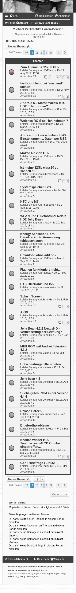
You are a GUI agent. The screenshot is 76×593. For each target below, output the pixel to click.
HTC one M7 (29, 201)
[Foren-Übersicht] (38, 6)
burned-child (49, 414)
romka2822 (49, 449)
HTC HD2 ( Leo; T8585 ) (20, 41)
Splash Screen (31, 296)
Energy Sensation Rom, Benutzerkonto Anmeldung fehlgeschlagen (40, 237)
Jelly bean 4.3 (30, 378)
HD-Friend (48, 70)
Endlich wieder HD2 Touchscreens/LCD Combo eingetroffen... (40, 443)
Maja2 (46, 222)
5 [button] (51, 52)
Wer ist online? (18, 502)
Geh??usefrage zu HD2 (37, 463)
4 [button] (46, 52)
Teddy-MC (48, 466)
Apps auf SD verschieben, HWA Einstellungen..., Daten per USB (43, 137)
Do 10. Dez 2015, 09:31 (42, 176)
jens (44, 141)
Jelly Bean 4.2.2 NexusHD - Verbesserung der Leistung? (41, 330)
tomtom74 (48, 287)
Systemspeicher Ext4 (35, 187)
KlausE (46, 272)
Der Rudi (47, 381)
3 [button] (41, 52)
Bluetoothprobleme (34, 425)
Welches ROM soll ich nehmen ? (44, 120)
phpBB (23, 566)
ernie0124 (48, 428)
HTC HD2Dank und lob (37, 284)
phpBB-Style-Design (56, 573)
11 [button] (59, 52)
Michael (47, 190)
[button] (26, 52)
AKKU (25, 312)
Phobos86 (48, 204)
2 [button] (37, 52)
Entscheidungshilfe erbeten (40, 364)
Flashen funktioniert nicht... (40, 269)
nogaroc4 (47, 123)
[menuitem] (14, 15)
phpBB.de (42, 570)
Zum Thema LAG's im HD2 (39, 67)
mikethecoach (50, 174)
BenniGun (48, 299)
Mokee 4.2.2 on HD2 (34, 153)
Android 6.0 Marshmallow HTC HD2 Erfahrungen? (42, 104)
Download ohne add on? (38, 255)
